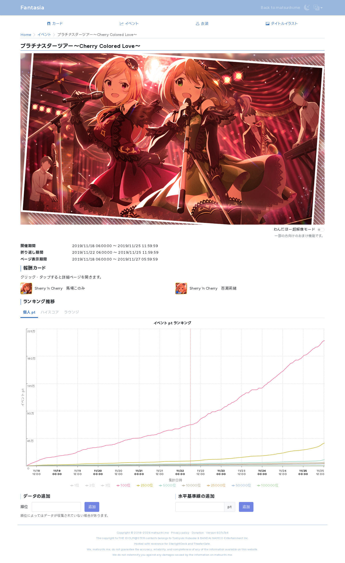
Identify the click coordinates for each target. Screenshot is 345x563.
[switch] (321, 230)
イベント (44, 34)
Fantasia (32, 7)
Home (25, 34)
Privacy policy (180, 532)
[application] (172, 408)
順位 (24, 507)
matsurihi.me (160, 532)
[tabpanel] (172, 420)
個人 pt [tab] (29, 312)
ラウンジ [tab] (71, 312)
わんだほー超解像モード (294, 229)
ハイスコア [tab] (50, 312)
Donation (198, 532)
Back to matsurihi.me (280, 7)
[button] (318, 8)
